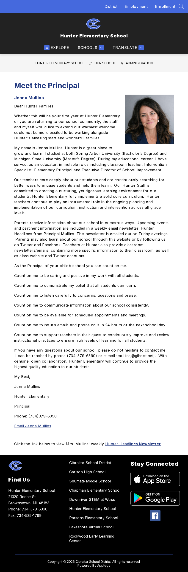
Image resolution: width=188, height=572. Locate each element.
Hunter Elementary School (60, 63)
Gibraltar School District (90, 462)
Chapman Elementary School (94, 490)
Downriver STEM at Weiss (92, 499)
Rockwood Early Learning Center (91, 538)
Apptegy (103, 565)
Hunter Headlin (133, 444)
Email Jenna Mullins (32, 426)
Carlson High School (87, 472)
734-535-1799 (29, 515)
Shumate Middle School (90, 481)
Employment (136, 6)
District (111, 6)
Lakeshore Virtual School (91, 527)
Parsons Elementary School (93, 518)
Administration (139, 63)
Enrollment (165, 6)
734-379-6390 (34, 509)
